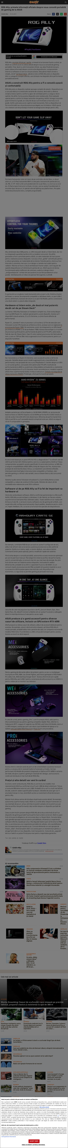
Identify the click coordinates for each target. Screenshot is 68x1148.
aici (58, 1115)
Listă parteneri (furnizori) (8, 1136)
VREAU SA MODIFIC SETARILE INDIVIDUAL (33, 1144)
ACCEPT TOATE (34, 1141)
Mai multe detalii (44, 1107)
